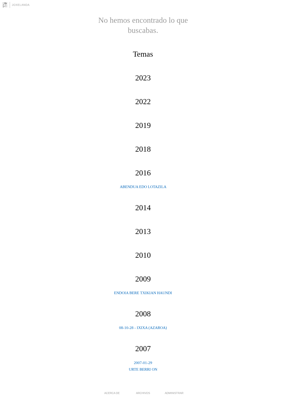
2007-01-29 (143, 363)
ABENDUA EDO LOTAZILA (143, 187)
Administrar (174, 393)
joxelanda (21, 4)
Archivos (143, 393)
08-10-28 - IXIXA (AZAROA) (143, 327)
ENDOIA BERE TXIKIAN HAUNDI (143, 293)
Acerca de (112, 393)
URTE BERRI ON (143, 369)
